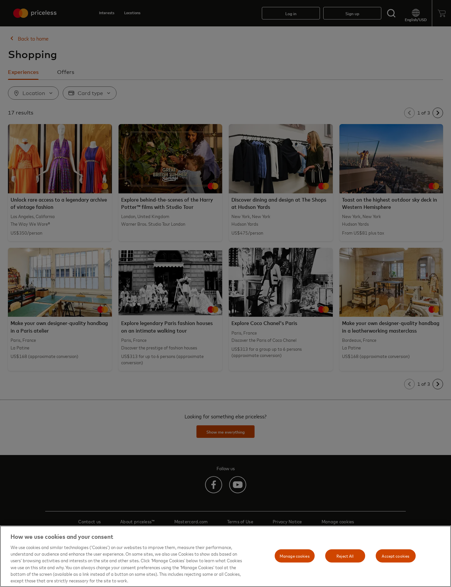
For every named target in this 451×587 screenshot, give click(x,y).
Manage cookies (295, 556)
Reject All (345, 556)
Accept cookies (395, 556)
